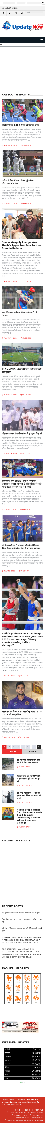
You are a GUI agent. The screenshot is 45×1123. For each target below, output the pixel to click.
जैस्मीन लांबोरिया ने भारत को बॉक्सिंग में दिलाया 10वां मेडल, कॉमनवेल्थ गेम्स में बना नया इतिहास (21, 547)
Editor (28, 145)
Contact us (37, 1115)
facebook (3, 13)
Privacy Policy (21, 1115)
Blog (27, 1110)
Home (17, 1110)
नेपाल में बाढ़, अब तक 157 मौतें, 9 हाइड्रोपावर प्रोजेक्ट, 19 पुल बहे (28, 778)
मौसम (23, 1082)
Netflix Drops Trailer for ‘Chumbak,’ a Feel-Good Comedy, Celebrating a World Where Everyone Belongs (29, 816)
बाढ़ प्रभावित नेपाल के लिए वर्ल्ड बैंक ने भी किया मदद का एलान (28, 761)
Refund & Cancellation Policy (29, 1118)
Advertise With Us (18, 1113)
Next (39, 747)
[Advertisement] (22, 66)
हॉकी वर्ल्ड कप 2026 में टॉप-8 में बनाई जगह (20, 125)
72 (34, 747)
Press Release (37, 1113)
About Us (39, 1110)
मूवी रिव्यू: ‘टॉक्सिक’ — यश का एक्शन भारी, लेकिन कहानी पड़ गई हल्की (29, 795)
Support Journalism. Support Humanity (25, 1120)
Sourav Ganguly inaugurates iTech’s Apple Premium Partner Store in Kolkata (21, 245)
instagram (16, 13)
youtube (22, 13)
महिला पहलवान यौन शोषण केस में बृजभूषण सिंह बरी (22, 433)
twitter (9, 13)
